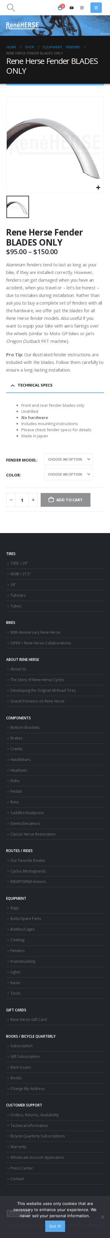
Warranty (18, 1146)
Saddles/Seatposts (27, 812)
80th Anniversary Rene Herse (35, 632)
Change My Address (27, 1088)
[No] (102, 1217)
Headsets (18, 770)
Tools (15, 993)
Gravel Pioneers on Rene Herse (37, 701)
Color (13, 475)
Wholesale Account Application (37, 1157)
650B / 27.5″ (20, 573)
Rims (14, 801)
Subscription (21, 1045)
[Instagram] (82, 7)
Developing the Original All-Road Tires (43, 690)
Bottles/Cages (22, 929)
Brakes (16, 738)
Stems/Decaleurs (25, 823)
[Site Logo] (23, 25)
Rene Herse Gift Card (28, 1019)
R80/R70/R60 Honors (28, 881)
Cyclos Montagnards (28, 871)
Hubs (15, 780)
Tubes (15, 605)
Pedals (16, 791)
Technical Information (29, 1125)
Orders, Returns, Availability (34, 1114)
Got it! (55, 1226)
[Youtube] (72, 7)
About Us (18, 668)
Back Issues (20, 1067)
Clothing (17, 939)
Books (16, 1077)
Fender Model (21, 460)
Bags (14, 907)
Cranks (16, 748)
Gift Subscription (25, 1056)
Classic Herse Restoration (33, 834)
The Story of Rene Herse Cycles (37, 679)
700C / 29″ (19, 563)
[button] (11, 8)
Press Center (21, 1168)
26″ (13, 584)
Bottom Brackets (25, 727)
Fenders (17, 950)
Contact (17, 1178)
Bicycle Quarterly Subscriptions (37, 1135)
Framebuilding (22, 961)
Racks (15, 982)
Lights (15, 971)
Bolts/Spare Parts (25, 918)
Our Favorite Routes (27, 860)
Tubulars (18, 595)
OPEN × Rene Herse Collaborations (40, 642)
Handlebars (20, 759)
